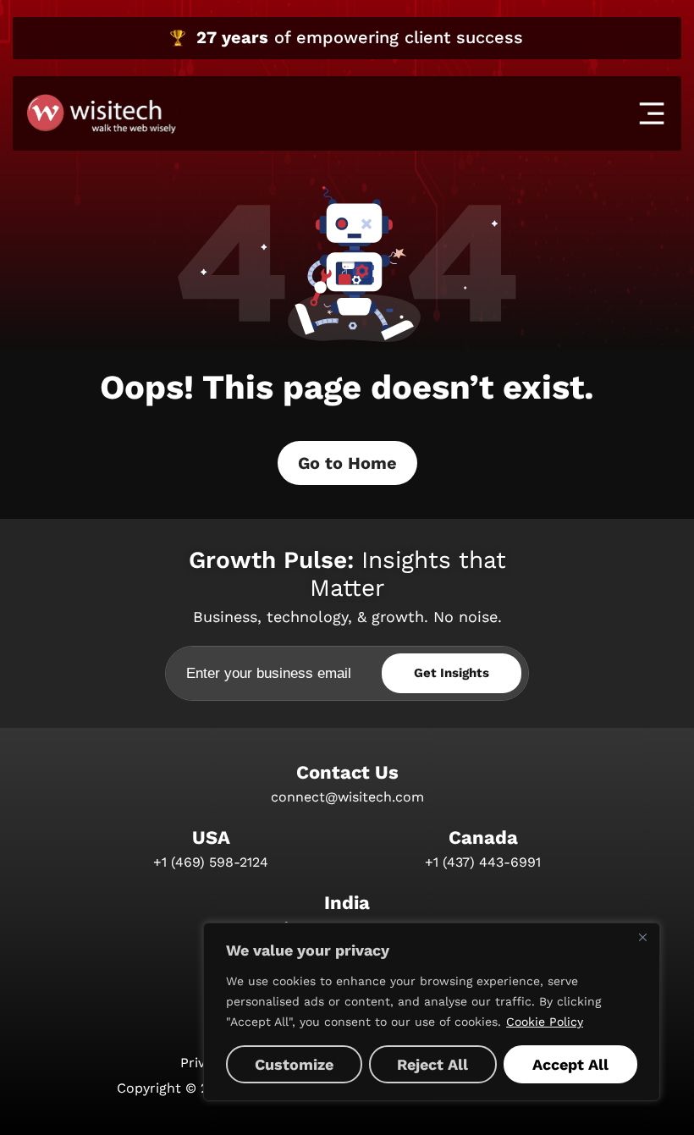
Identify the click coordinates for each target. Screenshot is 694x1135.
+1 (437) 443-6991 (483, 862)
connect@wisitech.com (347, 797)
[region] (431, 1012)
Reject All (432, 1064)
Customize (294, 1064)
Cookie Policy (544, 1021)
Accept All (570, 1064)
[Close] (642, 937)
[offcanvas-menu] (652, 113)
